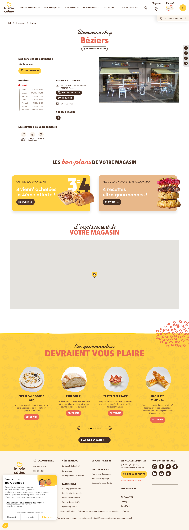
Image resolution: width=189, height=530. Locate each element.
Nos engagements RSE (71, 488)
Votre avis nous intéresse (72, 502)
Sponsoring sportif (69, 506)
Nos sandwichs (39, 466)
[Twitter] (168, 473)
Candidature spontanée (102, 483)
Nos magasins (128, 488)
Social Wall (125, 506)
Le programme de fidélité (73, 475)
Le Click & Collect (69, 466)
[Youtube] (161, 473)
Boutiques (20, 23)
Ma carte (169, 3)
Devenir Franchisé (101, 461)
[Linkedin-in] (186, 63)
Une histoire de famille (72, 493)
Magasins (156, 3)
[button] (182, 7)
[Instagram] (186, 48)
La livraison (67, 471)
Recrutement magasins (101, 474)
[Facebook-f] (186, 58)
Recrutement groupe (100, 478)
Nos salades (38, 471)
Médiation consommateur (132, 480)
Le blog (124, 501)
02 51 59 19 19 (130, 465)
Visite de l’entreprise (71, 497)
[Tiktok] (186, 53)
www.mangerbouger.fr (122, 518)
